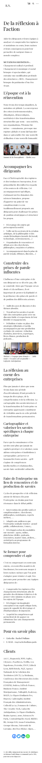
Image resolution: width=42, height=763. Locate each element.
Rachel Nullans (22, 638)
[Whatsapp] (28, 736)
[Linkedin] (23, 736)
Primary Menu (29, 3)
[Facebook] (14, 736)
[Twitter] (19, 736)
